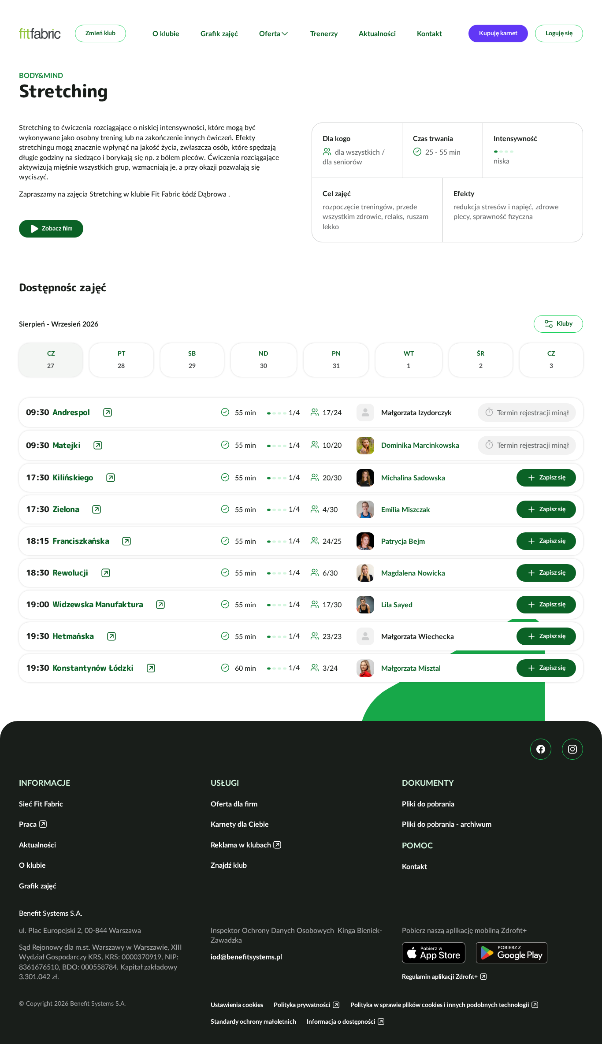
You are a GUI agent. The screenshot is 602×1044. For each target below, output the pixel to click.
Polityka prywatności (302, 1004)
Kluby (564, 323)
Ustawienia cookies (237, 1004)
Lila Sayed (396, 605)
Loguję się (559, 33)
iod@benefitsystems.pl (246, 957)
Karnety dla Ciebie (240, 824)
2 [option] (480, 359)
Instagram (572, 749)
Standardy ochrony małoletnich (253, 1021)
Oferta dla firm (234, 804)
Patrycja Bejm (403, 541)
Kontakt (429, 33)
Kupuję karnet (498, 33)
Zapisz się (552, 477)
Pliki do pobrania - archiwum (446, 824)
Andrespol (71, 412)
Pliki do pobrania (428, 804)
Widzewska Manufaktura (97, 604)
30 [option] (263, 359)
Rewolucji (70, 572)
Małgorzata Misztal (411, 668)
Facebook (540, 749)
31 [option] (336, 359)
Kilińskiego (72, 477)
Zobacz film (57, 228)
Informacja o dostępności (341, 1021)
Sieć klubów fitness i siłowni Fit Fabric (40, 33)
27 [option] (51, 359)
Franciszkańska (80, 540)
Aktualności (377, 33)
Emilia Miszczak (405, 509)
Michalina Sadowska (413, 478)
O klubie (165, 33)
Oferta (269, 33)
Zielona (65, 509)
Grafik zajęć (219, 33)
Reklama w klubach (241, 845)
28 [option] (121, 359)
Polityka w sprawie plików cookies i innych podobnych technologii (439, 1004)
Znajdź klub (229, 865)
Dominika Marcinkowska (420, 445)
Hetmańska (73, 636)
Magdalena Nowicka (413, 573)
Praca (28, 824)
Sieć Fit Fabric (41, 804)
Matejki (66, 445)
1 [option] (409, 359)
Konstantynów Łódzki (92, 667)
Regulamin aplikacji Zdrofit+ (440, 976)
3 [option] (551, 359)
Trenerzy (324, 33)
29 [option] (192, 359)
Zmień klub (100, 33)
